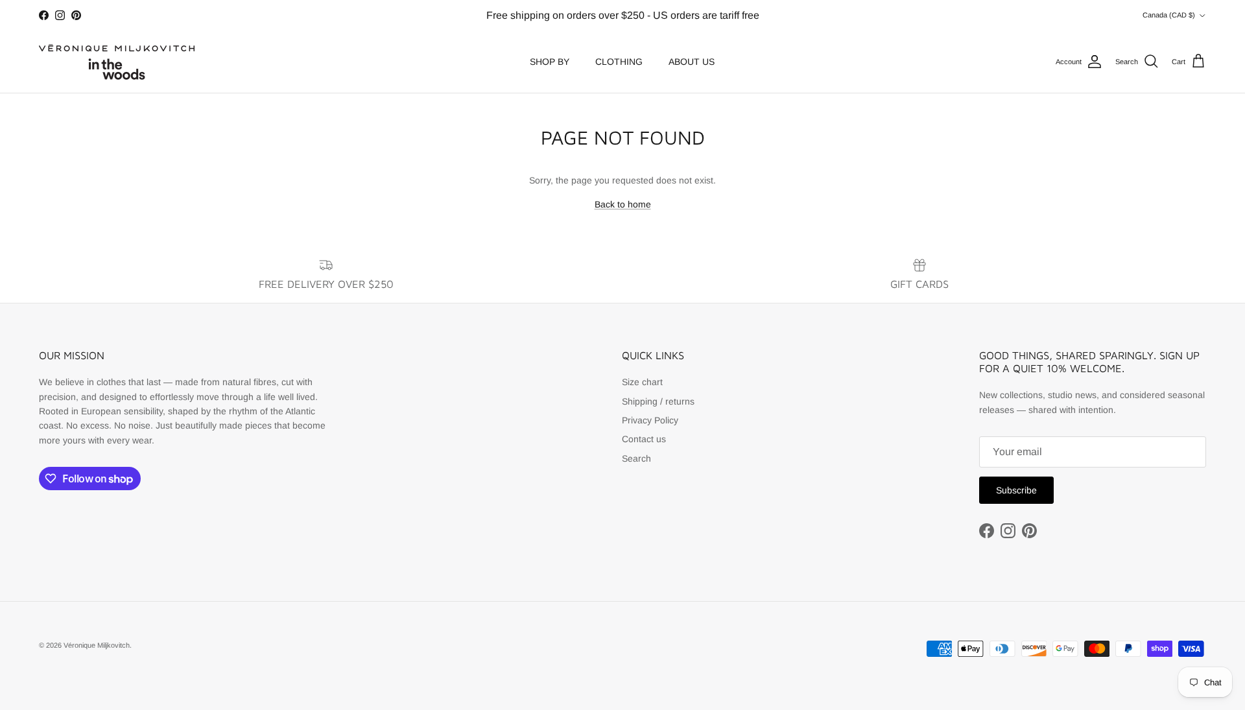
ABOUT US (692, 61)
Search (636, 458)
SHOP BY (549, 61)
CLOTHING (619, 61)
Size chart (642, 382)
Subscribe (1016, 490)
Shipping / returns (658, 401)
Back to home (623, 204)
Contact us (644, 439)
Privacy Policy (650, 420)
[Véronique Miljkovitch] (117, 62)
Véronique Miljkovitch (97, 645)
